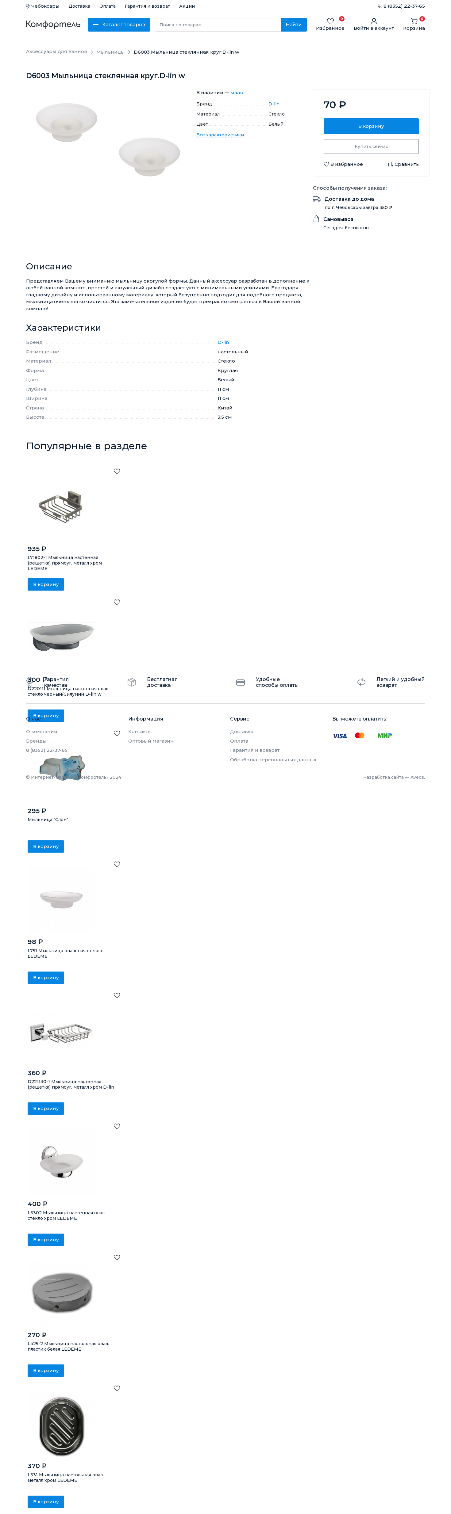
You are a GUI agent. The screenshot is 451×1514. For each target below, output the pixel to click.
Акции (187, 6)
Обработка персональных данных (273, 760)
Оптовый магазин (151, 741)
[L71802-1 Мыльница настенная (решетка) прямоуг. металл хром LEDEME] (61, 507)
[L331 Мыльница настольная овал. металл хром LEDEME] (61, 1424)
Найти (294, 25)
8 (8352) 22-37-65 (404, 6)
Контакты (140, 731)
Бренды (36, 741)
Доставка (79, 6)
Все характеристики (220, 135)
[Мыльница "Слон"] (61, 769)
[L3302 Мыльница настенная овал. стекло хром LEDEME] (61, 1162)
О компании (41, 731)
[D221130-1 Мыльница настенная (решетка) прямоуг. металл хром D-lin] (61, 1031)
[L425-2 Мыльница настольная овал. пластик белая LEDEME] (61, 1293)
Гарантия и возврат (147, 6)
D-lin (274, 104)
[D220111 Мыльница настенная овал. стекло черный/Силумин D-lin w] (61, 637)
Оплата (107, 6)
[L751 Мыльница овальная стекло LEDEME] (61, 900)
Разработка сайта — (394, 777)
